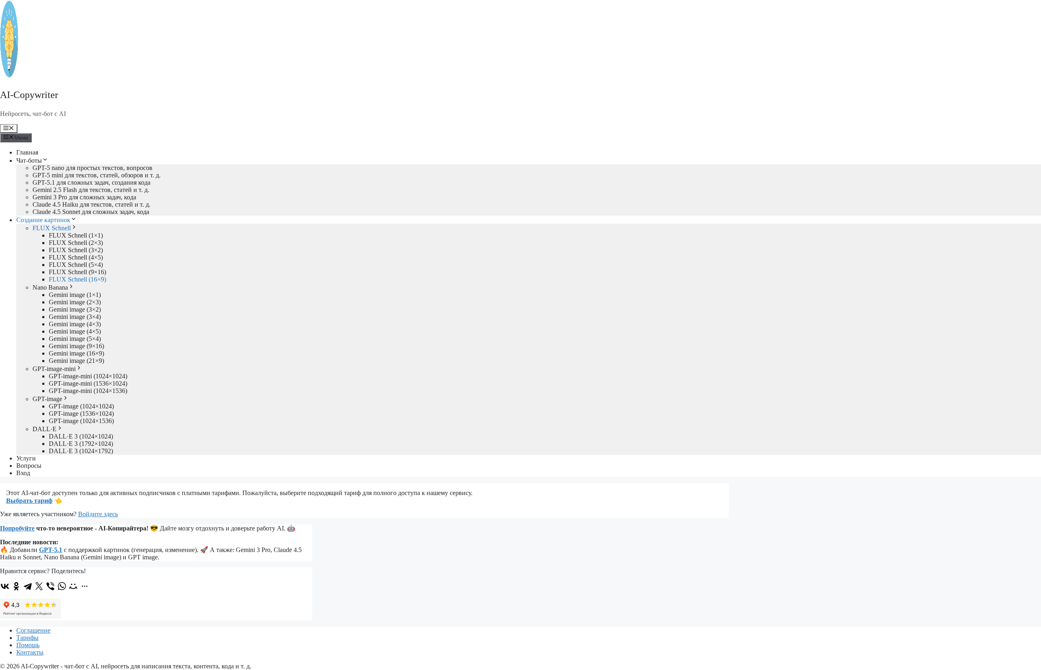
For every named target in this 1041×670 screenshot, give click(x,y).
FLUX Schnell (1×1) (76, 235)
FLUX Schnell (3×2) (76, 250)
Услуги (26, 458)
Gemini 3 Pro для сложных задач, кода (84, 197)
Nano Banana (50, 287)
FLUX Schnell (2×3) (76, 242)
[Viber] (50, 586)
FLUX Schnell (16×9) (77, 279)
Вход (23, 472)
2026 (13, 666)
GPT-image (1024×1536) (81, 420)
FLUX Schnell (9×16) (77, 271)
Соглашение (33, 630)
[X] (39, 586)
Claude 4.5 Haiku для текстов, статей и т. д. (91, 204)
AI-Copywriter (29, 94)
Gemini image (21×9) (76, 360)
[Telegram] (28, 586)
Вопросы (28, 465)
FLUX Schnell (52, 228)
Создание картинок (43, 219)
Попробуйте (17, 528)
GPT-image (47, 398)
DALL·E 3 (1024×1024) (81, 436)
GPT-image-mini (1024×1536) (88, 390)
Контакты (30, 652)
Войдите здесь (98, 514)
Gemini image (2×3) (75, 302)
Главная (27, 152)
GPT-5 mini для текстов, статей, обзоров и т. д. (97, 175)
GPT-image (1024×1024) (81, 406)
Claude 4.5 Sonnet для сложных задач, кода (91, 211)
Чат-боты (29, 160)
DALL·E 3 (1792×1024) (81, 443)
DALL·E (45, 429)
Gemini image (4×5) (75, 331)
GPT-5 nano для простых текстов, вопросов (92, 167)
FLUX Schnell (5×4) (76, 264)
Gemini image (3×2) (75, 309)
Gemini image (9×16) (76, 346)
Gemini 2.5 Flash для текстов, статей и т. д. (91, 189)
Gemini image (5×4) (75, 338)
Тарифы (27, 637)
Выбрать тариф (29, 500)
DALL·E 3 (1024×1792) (81, 450)
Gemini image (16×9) (76, 353)
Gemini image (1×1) (75, 294)
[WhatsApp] (62, 586)
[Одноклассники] (16, 586)
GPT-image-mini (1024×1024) (88, 376)
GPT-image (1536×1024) (81, 413)
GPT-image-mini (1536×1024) (88, 383)
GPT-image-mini (54, 368)
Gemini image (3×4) (75, 316)
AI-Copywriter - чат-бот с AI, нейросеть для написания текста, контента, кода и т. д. (136, 666)
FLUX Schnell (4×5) (76, 257)
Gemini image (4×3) (75, 324)
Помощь (27, 645)
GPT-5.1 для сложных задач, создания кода (91, 182)
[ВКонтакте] (5, 586)
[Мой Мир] (73, 586)
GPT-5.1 (50, 549)
